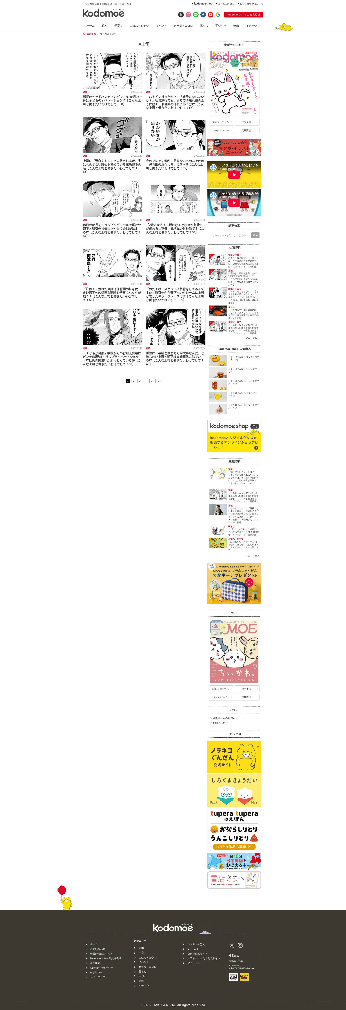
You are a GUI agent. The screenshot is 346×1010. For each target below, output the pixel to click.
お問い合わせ (220, 722)
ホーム (90, 25)
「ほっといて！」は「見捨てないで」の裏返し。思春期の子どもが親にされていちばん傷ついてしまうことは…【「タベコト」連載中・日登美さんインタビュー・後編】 (243, 515)
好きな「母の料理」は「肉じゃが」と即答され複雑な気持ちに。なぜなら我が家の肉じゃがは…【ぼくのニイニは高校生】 (243, 262)
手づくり (220, 25)
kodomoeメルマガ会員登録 (243, 14)
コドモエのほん (226, 3)
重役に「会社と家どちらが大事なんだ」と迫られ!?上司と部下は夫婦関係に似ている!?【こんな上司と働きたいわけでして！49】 (175, 358)
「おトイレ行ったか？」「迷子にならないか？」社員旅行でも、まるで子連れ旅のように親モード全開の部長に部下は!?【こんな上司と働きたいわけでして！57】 (175, 102)
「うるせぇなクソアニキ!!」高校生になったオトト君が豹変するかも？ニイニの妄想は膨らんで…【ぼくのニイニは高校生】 (243, 329)
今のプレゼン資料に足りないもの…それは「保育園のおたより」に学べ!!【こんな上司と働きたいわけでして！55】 (175, 164)
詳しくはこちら (220, 689)
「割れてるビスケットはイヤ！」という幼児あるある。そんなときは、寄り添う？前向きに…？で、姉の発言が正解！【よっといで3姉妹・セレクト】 (243, 479)
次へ (159, 381)
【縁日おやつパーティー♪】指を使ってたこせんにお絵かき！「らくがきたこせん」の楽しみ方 (243, 545)
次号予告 (246, 122)
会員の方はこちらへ (101, 953)
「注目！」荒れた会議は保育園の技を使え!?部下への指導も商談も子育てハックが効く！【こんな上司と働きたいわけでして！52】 (112, 294)
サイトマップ (97, 977)
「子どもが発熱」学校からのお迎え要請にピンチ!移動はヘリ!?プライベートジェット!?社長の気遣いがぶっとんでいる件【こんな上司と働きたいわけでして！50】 (112, 358)
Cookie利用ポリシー (101, 967)
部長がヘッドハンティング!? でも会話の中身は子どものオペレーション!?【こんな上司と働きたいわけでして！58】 (112, 100)
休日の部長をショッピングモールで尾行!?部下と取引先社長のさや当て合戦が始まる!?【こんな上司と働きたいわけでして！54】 (112, 230)
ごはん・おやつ (139, 25)
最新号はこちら (220, 122)
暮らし (204, 25)
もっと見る (254, 556)
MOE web (193, 949)
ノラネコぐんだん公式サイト (203, 958)
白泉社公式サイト (197, 953)
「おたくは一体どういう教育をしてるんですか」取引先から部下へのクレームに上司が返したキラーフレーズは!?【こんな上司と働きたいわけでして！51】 (175, 294)
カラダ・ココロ (183, 25)
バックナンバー (220, 130)
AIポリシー (96, 972)
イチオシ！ (253, 25)
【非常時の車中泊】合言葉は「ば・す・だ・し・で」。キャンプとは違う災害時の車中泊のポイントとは (243, 313)
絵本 (104, 25)
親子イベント (195, 963)
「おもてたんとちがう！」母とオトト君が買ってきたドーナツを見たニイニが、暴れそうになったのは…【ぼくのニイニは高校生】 (243, 297)
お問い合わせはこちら (251, 3)
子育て (118, 25)
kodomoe (91, 33)
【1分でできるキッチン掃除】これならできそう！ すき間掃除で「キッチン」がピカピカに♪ (243, 532)
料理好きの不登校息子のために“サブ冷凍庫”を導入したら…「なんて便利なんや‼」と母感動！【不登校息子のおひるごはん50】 (243, 279)
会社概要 (95, 963)
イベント (161, 25)
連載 (236, 25)
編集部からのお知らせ (225, 718)
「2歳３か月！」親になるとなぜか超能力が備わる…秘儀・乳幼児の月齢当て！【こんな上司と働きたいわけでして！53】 (175, 228)
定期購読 (246, 130)
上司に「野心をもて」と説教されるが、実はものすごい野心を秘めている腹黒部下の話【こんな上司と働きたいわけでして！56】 (112, 166)
